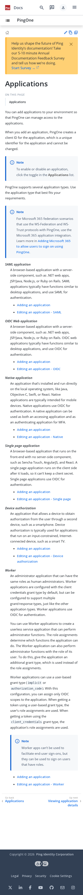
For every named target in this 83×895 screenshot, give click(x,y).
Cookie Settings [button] (61, 876)
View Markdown (71, 32)
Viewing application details (63, 803)
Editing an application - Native (40, 437)
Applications (17, 102)
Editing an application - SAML (39, 312)
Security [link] (40, 876)
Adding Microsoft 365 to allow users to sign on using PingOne (43, 246)
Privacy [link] (27, 876)
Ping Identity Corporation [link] (55, 854)
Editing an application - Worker (40, 784)
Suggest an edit (65, 32)
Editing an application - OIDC (38, 369)
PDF (76, 32)
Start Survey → (23, 68)
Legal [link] (15, 876)
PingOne (25, 20)
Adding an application (33, 305)
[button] (63, 7)
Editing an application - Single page (44, 499)
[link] (7, 7)
